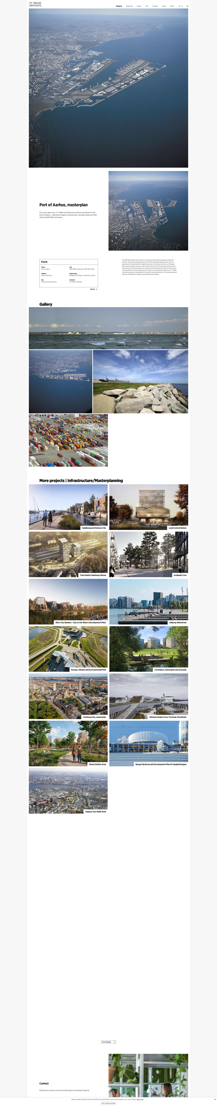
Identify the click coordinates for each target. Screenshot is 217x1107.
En (180, 6)
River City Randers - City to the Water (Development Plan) (81, 622)
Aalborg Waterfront (177, 622)
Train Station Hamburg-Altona (93, 575)
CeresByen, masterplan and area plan (170, 670)
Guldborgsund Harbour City (94, 528)
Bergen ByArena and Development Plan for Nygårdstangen (161, 764)
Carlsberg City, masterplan (94, 717)
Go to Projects (106, 1042)
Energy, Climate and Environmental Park (88, 670)
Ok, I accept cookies (108, 1103)
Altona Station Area (97, 764)
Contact (44, 1083)
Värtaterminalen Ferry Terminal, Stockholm (167, 717)
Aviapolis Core (180, 575)
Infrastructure (80, 480)
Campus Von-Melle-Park (95, 811)
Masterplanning (109, 480)
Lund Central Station (177, 528)
